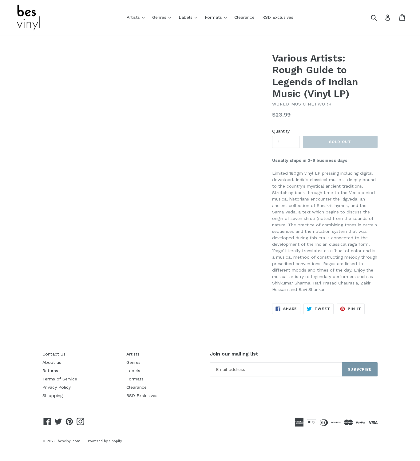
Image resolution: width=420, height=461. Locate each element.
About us (51, 362)
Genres (163, 17)
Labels (189, 17)
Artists (137, 17)
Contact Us (53, 354)
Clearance (244, 17)
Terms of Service (59, 378)
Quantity (281, 131)
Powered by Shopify (105, 441)
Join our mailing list (234, 354)
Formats (217, 17)
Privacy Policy (56, 387)
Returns (50, 370)
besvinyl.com (69, 441)
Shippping (52, 395)
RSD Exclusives (277, 17)
